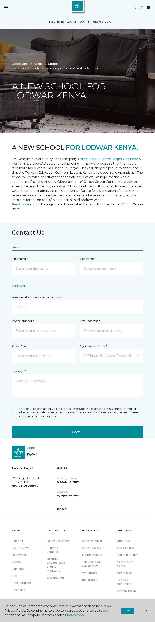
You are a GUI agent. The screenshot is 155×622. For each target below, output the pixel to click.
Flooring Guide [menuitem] (92, 554)
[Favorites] (141, 7)
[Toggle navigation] (5, 7)
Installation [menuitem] (90, 579)
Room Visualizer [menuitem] (58, 540)
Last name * (87, 259)
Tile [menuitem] (14, 576)
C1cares (53, 64)
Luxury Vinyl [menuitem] (20, 547)
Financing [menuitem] (18, 590)
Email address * (90, 321)
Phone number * (23, 321)
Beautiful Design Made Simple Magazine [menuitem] (56, 564)
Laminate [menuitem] (18, 568)
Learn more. (76, 615)
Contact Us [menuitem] (124, 572)
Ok (128, 610)
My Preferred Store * (93, 346)
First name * (20, 259)
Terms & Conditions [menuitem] (124, 581)
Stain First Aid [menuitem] (91, 547)
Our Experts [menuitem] (125, 547)
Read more (20, 204)
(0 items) (148, 7)
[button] (134, 7)
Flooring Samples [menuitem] (53, 549)
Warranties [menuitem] (89, 572)
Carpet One (20, 64)
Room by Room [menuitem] (127, 554)
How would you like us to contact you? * (38, 297)
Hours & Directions (25, 485)
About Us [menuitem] (123, 540)
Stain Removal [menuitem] (92, 540)
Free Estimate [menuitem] (21, 583)
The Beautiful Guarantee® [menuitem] (91, 563)
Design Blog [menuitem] (55, 577)
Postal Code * (20, 346)
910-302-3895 (102, 22)
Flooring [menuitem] (17, 540)
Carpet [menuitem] (16, 561)
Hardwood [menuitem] (19, 554)
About (38, 64)
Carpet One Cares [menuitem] (125, 563)
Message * (18, 371)
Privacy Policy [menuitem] (126, 590)
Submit (77, 431)
